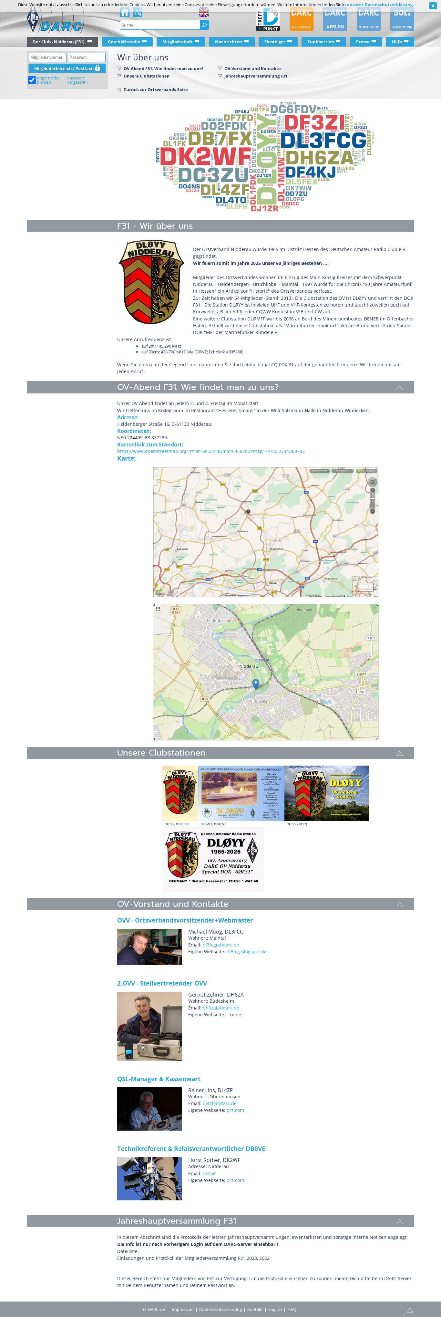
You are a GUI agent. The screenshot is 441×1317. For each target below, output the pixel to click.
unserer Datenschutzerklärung (380, 4)
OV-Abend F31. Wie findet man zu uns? (163, 68)
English (275, 1309)
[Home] (124, 14)
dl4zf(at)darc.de (220, 1103)
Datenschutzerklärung (220, 1309)
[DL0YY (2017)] (326, 793)
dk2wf (209, 1173)
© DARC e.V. (154, 1309)
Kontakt (255, 1309)
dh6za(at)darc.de (221, 1008)
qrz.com (235, 1110)
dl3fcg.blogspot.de (247, 951)
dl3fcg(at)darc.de (221, 945)
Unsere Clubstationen (147, 76)
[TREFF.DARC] (268, 19)
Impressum (183, 1309)
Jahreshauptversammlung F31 (255, 76)
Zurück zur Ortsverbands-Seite (156, 89)
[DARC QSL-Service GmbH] (301, 19)
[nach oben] (399, 387)
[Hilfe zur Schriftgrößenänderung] (137, 14)
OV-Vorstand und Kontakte (252, 68)
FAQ (292, 1309)
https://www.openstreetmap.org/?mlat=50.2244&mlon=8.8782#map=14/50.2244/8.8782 (211, 451)
